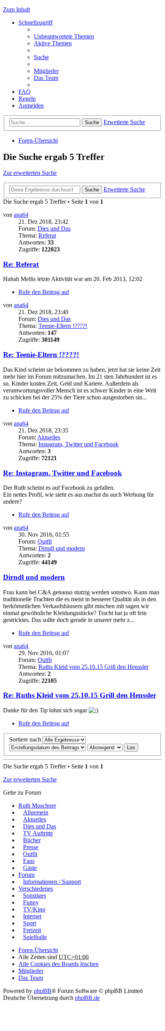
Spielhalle (35, 937)
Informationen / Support (52, 881)
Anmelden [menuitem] (31, 105)
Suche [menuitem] (41, 57)
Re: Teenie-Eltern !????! (41, 355)
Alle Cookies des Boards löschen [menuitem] (58, 964)
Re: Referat (21, 264)
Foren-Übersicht (38, 140)
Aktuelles (48, 437)
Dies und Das (54, 228)
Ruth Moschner (37, 805)
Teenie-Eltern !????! (62, 326)
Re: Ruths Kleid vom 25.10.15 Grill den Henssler (79, 695)
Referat (47, 235)
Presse (30, 847)
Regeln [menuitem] (27, 98)
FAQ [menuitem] (24, 91)
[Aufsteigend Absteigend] (104, 747)
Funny (31, 902)
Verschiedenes (35, 888)
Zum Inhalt (16, 9)
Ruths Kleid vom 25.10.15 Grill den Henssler (93, 666)
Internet (32, 916)
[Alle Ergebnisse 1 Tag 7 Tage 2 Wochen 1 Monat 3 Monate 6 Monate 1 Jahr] (63, 739)
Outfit (45, 541)
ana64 (21, 214)
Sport (29, 923)
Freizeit (32, 930)
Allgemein (35, 812)
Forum (26, 874)
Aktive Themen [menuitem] (53, 43)
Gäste (30, 868)
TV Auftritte (38, 833)
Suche (92, 122)
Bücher (32, 840)
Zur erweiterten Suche (30, 173)
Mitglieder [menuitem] (46, 71)
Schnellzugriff (35, 22)
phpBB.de (87, 997)
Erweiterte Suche (124, 122)
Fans (29, 861)
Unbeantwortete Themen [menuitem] (64, 36)
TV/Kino (34, 909)
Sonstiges (34, 895)
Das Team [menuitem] (46, 78)
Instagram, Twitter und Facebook (78, 444)
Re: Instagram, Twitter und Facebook (62, 473)
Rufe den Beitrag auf (43, 292)
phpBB (42, 991)
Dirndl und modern (61, 548)
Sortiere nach (25, 739)
